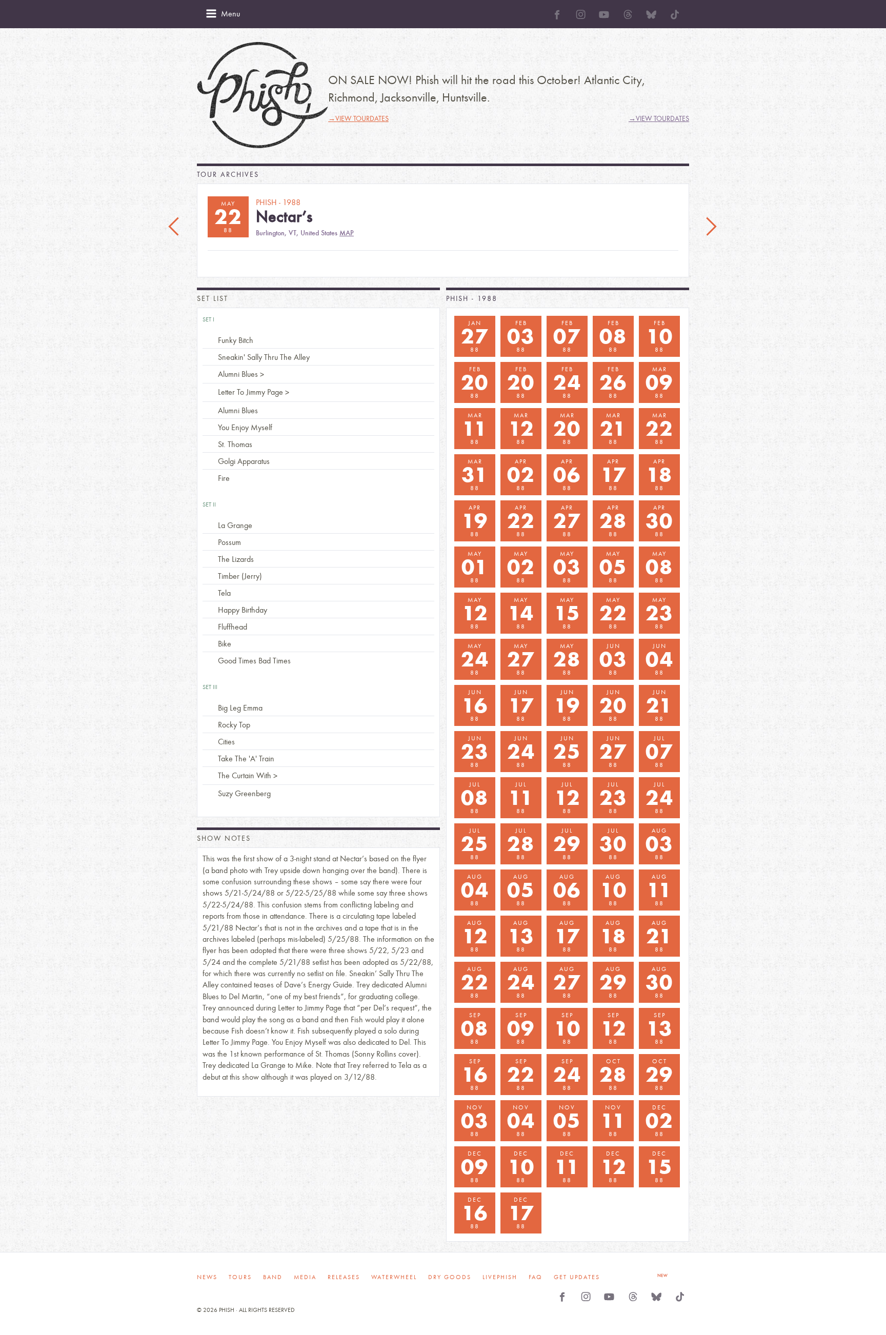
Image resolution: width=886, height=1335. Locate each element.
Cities (226, 741)
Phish (262, 95)
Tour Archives (228, 174)
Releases (344, 1277)
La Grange (235, 525)
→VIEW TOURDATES (358, 118)
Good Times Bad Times (254, 660)
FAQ (535, 1277)
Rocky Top (234, 725)
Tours (240, 1277)
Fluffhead (232, 627)
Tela (224, 593)
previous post (175, 227)
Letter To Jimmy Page (250, 392)
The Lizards (236, 559)
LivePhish (499, 1277)
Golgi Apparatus (244, 461)
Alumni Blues (238, 374)
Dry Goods (449, 1277)
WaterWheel (394, 1277)
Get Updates (577, 1277)
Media (305, 1277)
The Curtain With (244, 775)
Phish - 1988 (471, 298)
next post (711, 227)
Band (273, 1277)
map (346, 233)
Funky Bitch (235, 340)
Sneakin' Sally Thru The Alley (264, 357)
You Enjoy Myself (245, 427)
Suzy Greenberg (244, 793)
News (207, 1277)
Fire (224, 478)
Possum (229, 542)
